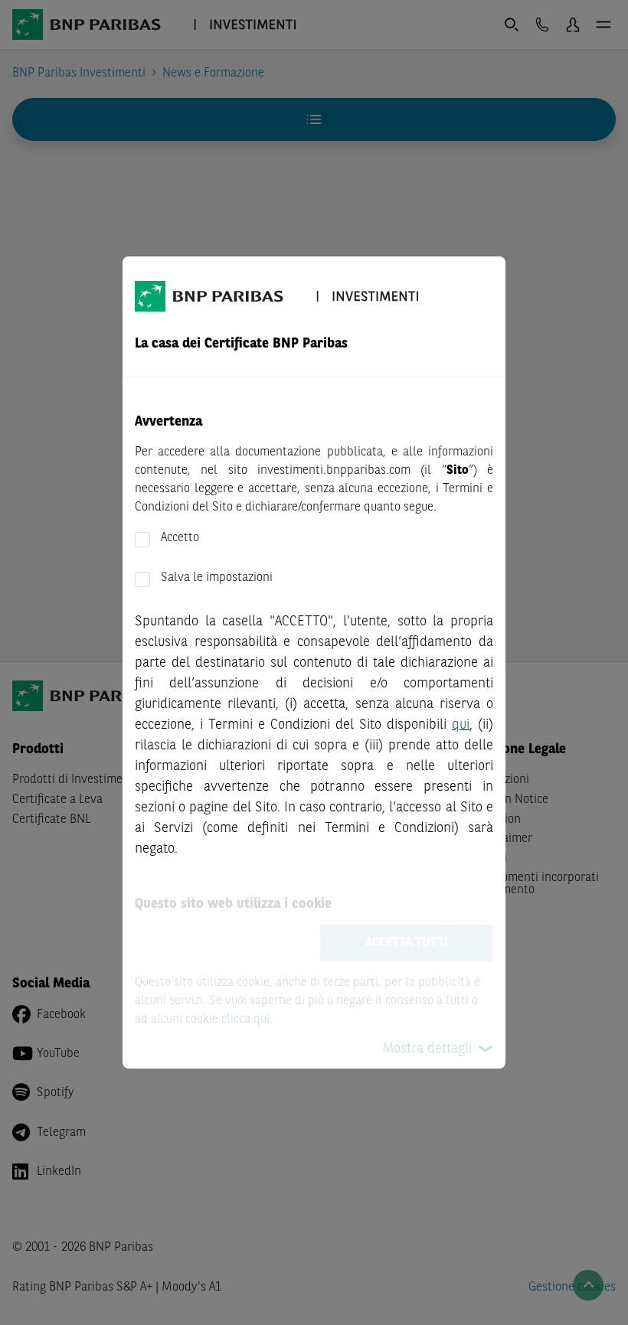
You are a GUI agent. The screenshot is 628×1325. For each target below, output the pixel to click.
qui (460, 725)
